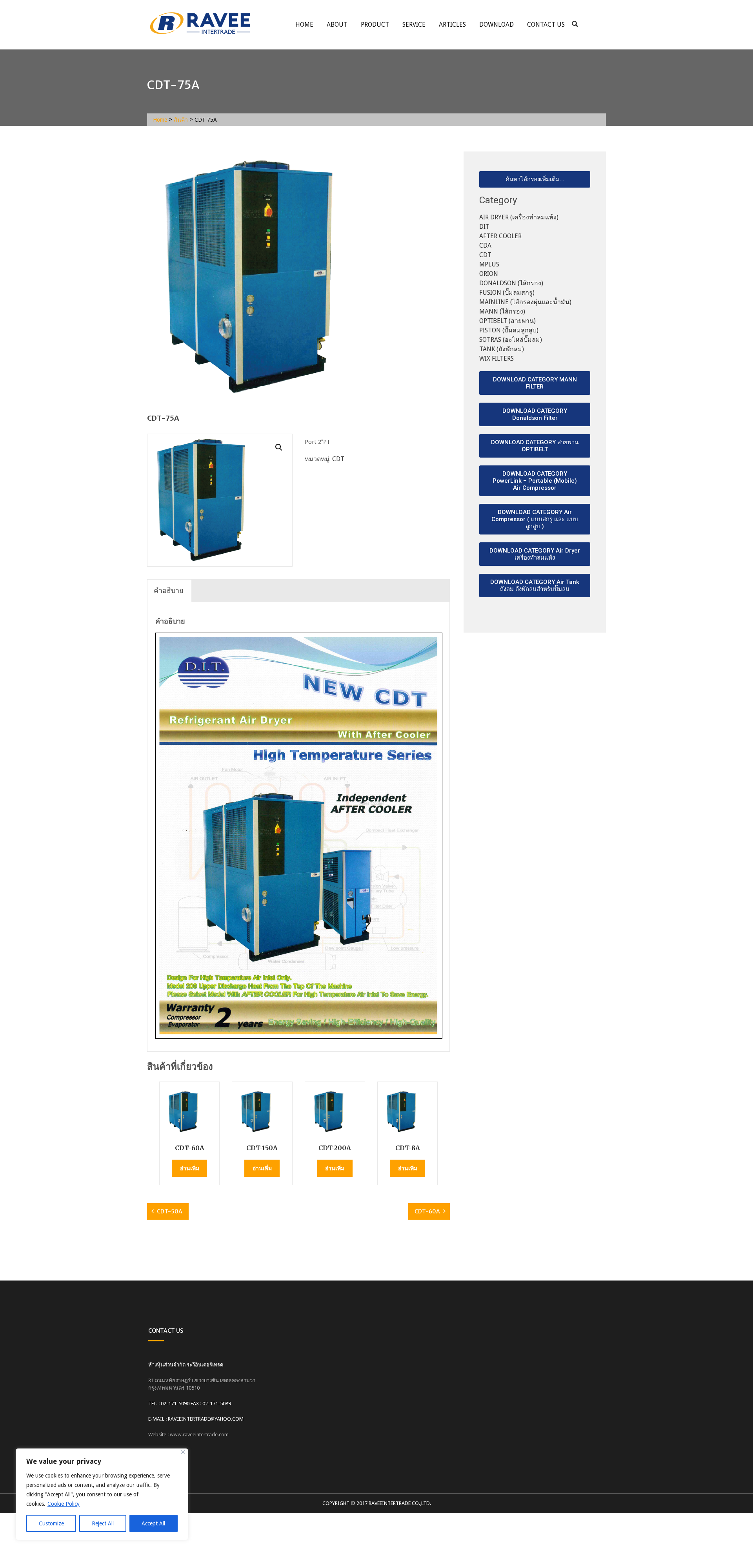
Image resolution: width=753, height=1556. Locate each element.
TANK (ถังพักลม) (501, 349)
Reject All (103, 1523)
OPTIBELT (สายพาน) (507, 321)
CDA (485, 245)
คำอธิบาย (169, 590)
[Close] (183, 1452)
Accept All (153, 1523)
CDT (338, 459)
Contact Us (546, 24)
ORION (488, 273)
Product (375, 24)
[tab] (169, 591)
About (337, 24)
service (414, 24)
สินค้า (181, 120)
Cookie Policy (63, 1504)
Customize (51, 1523)
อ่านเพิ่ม (189, 1168)
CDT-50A (169, 1211)
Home (304, 24)
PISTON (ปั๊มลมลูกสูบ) (508, 330)
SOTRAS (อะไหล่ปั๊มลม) (510, 339)
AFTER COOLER (500, 236)
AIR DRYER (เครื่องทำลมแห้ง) (518, 217)
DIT (484, 226)
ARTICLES (452, 24)
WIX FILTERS (496, 358)
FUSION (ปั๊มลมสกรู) (507, 292)
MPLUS (489, 264)
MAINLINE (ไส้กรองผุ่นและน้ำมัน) (525, 302)
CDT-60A (427, 1211)
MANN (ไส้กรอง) (502, 311)
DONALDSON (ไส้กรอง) (511, 283)
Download (496, 24)
